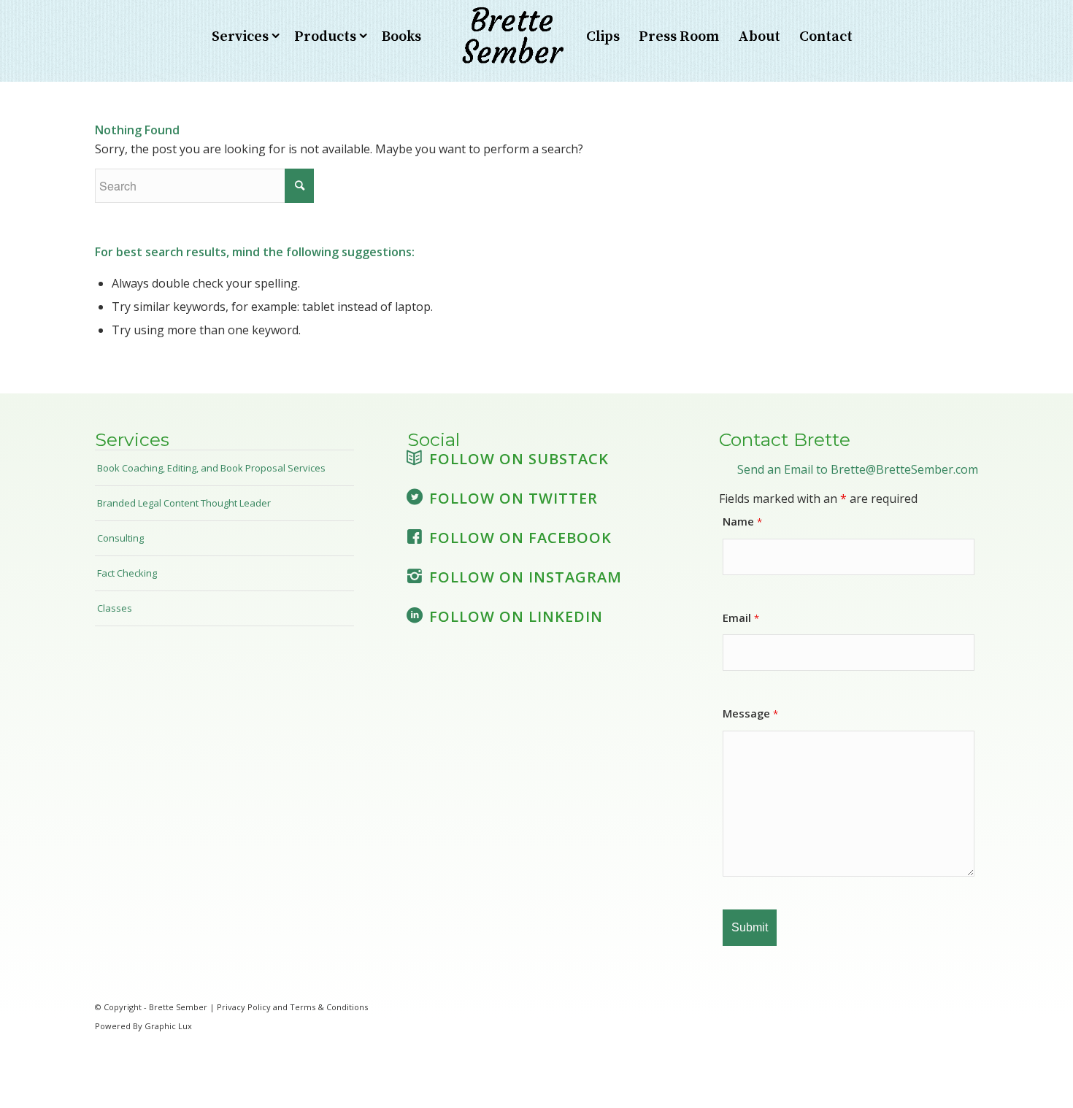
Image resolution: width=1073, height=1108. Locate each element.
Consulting (120, 538)
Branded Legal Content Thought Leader (184, 502)
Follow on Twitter (513, 498)
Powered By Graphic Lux (143, 1025)
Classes (114, 608)
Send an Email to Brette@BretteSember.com (857, 469)
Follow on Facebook (520, 537)
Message (750, 713)
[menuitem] (243, 37)
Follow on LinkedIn (516, 616)
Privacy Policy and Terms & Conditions (292, 1006)
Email (741, 617)
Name (742, 521)
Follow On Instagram (525, 577)
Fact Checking (127, 573)
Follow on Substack (519, 459)
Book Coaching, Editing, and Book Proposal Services (211, 467)
